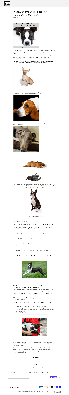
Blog (33, 367)
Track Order (46, 367)
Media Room (50, 369)
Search (13, 367)
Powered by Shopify (29, 391)
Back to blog (35, 357)
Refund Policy (19, 369)
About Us (33, 369)
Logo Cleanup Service (26, 367)
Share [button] (16, 20)
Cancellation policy (57, 392)
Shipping (38, 369)
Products (18, 367)
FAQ (42, 367)
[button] (2, 3)
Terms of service (26, 369)
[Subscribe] (28, 377)
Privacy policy (53, 367)
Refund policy (36, 391)
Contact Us (37, 367)
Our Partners (44, 369)
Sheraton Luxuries (22, 391)
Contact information (57, 391)
